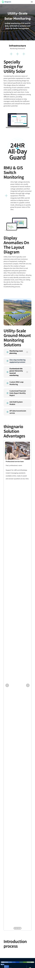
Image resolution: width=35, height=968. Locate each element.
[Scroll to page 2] (17, 928)
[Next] (28, 685)
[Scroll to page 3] (18, 928)
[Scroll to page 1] (14, 928)
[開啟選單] (31, 2)
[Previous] (7, 685)
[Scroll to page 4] (20, 928)
